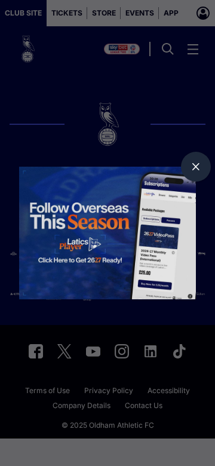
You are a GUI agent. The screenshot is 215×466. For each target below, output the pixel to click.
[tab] (196, 166)
